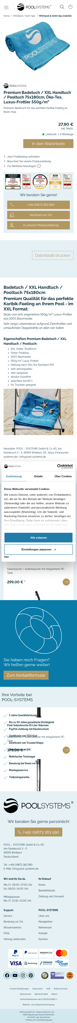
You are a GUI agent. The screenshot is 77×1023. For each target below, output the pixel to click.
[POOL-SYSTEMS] (38, 85)
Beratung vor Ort (13, 921)
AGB (48, 989)
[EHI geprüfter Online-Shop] (69, 975)
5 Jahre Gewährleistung (23, 715)
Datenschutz (25, 994)
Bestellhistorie (46, 890)
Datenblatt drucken (52, 255)
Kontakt (42, 933)
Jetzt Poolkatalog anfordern (23, 156)
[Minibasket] (70, 6)
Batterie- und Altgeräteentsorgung (38, 1005)
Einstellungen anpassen (36, 549)
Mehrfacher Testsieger (22, 756)
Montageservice (18, 770)
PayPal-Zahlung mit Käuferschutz (29, 729)
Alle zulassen (38, 537)
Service (8, 915)
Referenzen (45, 927)
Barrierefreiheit (41, 994)
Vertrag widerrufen (15, 939)
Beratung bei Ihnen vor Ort (24, 763)
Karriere (43, 939)
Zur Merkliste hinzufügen (22, 166)
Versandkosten (45, 1017)
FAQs (6, 933)
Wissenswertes (12, 927)
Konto (41, 884)
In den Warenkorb (48, 143)
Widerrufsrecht (61, 989)
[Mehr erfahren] (66, 582)
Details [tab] (38, 476)
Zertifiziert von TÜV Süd (23, 735)
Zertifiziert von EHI (19, 749)
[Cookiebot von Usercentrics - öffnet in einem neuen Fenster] (57, 466)
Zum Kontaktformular (26, 675)
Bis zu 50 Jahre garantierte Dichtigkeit (31, 722)
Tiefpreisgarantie (19, 777)
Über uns (43, 915)
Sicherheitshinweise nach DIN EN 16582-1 (38, 999)
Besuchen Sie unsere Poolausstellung (29, 161)
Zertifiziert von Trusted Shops (26, 742)
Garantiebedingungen (44, 1020)
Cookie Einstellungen (19, 989)
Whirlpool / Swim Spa (24, 16)
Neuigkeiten (45, 921)
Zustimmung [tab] (14, 476)
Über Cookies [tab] (63, 476)
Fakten (54, 994)
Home (7, 16)
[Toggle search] (62, 7)
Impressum (37, 989)
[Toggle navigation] (6, 8)
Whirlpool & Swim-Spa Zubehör (55, 16)
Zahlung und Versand (51, 896)
